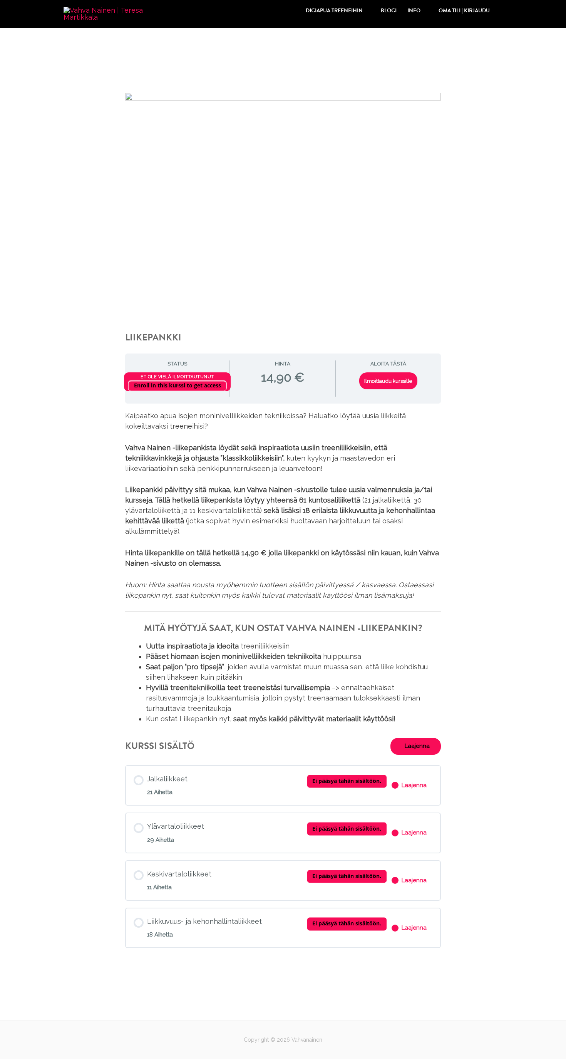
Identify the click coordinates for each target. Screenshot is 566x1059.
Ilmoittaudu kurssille (388, 381)
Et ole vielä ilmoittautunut (177, 376)
